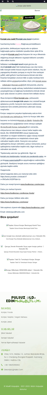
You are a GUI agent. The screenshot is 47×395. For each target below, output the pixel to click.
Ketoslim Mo (38, 120)
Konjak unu (13, 54)
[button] (23, 29)
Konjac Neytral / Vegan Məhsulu (14, 317)
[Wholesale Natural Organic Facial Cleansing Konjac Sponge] (23, 259)
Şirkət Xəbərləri (6, 333)
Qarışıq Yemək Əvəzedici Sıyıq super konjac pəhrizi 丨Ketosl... (23, 252)
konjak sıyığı (17, 85)
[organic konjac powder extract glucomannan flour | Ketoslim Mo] (23, 236)
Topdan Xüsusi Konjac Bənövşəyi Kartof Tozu (23, 228)
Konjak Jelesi (6, 322)
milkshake (6, 85)
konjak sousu (41, 81)
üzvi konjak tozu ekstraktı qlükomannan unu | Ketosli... (23, 239)
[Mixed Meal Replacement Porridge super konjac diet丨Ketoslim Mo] (23, 247)
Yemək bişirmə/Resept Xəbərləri (13, 343)
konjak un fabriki (25, 120)
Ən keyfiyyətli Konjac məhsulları (13, 127)
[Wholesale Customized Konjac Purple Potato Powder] (23, 225)
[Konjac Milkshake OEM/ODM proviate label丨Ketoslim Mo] (23, 270)
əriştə (14, 81)
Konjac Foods (7, 312)
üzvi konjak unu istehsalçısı (11, 117)
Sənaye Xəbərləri (7, 338)
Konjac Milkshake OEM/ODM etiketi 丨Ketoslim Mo (23, 273)
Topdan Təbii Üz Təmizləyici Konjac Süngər (23, 262)
